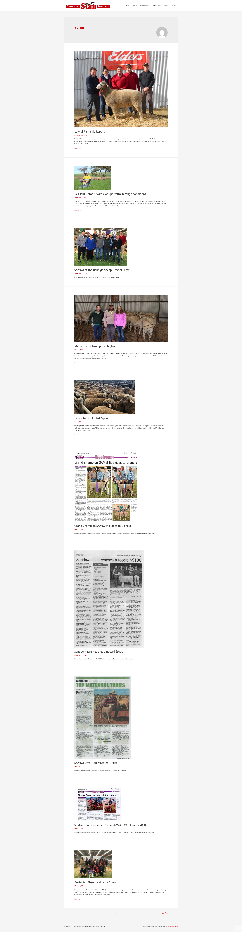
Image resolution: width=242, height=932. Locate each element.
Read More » (78, 148)
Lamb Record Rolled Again (91, 418)
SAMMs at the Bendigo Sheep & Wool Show (102, 270)
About (135, 6)
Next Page (165, 913)
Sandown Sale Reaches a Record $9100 (99, 651)
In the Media (157, 6)
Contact (173, 6)
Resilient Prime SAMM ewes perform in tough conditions (110, 194)
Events (166, 6)
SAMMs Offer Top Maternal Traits (95, 762)
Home (128, 6)
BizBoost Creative (172, 926)
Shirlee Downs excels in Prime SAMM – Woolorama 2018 (110, 825)
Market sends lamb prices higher (94, 346)
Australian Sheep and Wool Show (95, 882)
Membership (144, 6)
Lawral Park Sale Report (89, 131)
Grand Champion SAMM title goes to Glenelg (102, 525)
